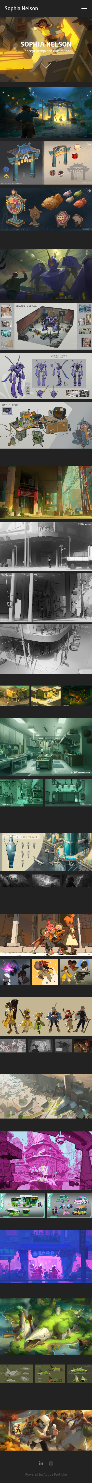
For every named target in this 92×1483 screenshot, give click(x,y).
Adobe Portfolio (55, 1474)
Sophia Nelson (21, 8)
